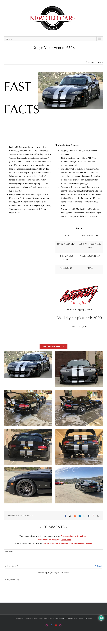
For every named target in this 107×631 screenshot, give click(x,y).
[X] (70, 516)
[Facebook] (65, 516)
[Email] (98, 516)
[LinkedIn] (79, 516)
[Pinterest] (93, 516)
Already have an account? (53, 539)
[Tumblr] (88, 516)
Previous (90, 62)
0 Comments (8, 552)
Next (99, 62)
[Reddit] (75, 516)
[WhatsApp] (84, 516)
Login (99, 566)
